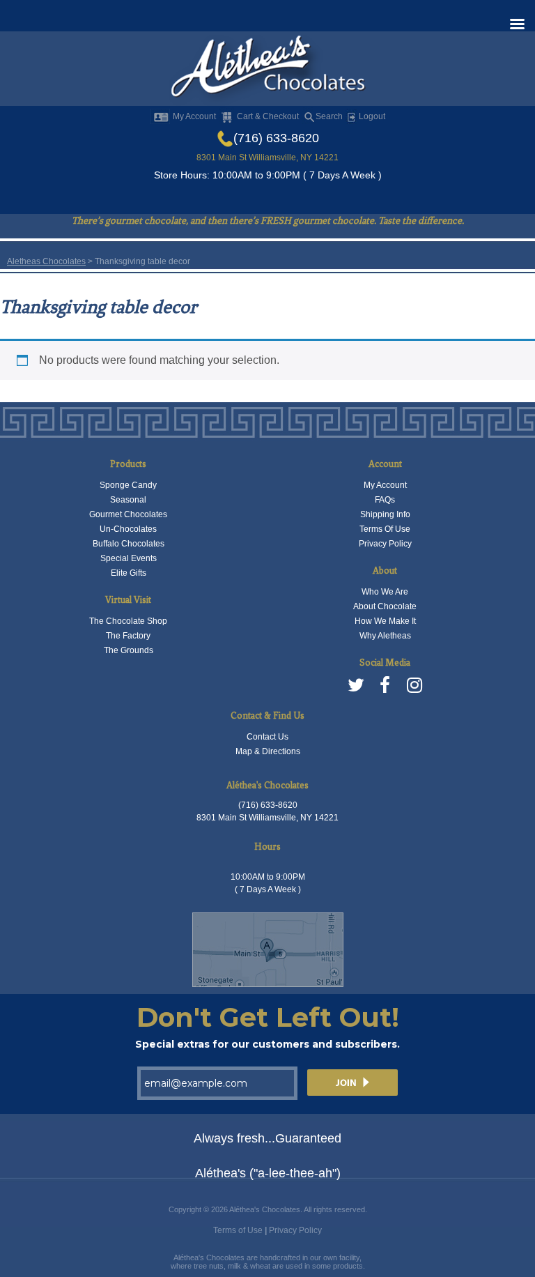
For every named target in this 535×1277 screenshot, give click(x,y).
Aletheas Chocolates (46, 261)
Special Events (128, 558)
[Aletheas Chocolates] (267, 69)
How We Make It (385, 621)
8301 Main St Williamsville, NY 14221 (267, 157)
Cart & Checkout (268, 116)
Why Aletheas (385, 636)
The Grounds (128, 650)
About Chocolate (385, 606)
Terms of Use (238, 1230)
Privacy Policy (385, 544)
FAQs (385, 500)
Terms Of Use (384, 529)
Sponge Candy (128, 485)
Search (329, 116)
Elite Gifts (128, 573)
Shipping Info (385, 514)
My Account (194, 116)
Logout (371, 116)
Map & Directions (267, 751)
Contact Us (267, 737)
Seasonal (128, 500)
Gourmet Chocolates (128, 514)
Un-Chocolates (128, 529)
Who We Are (385, 592)
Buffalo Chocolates (128, 544)
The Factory (128, 636)
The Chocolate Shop (128, 621)
